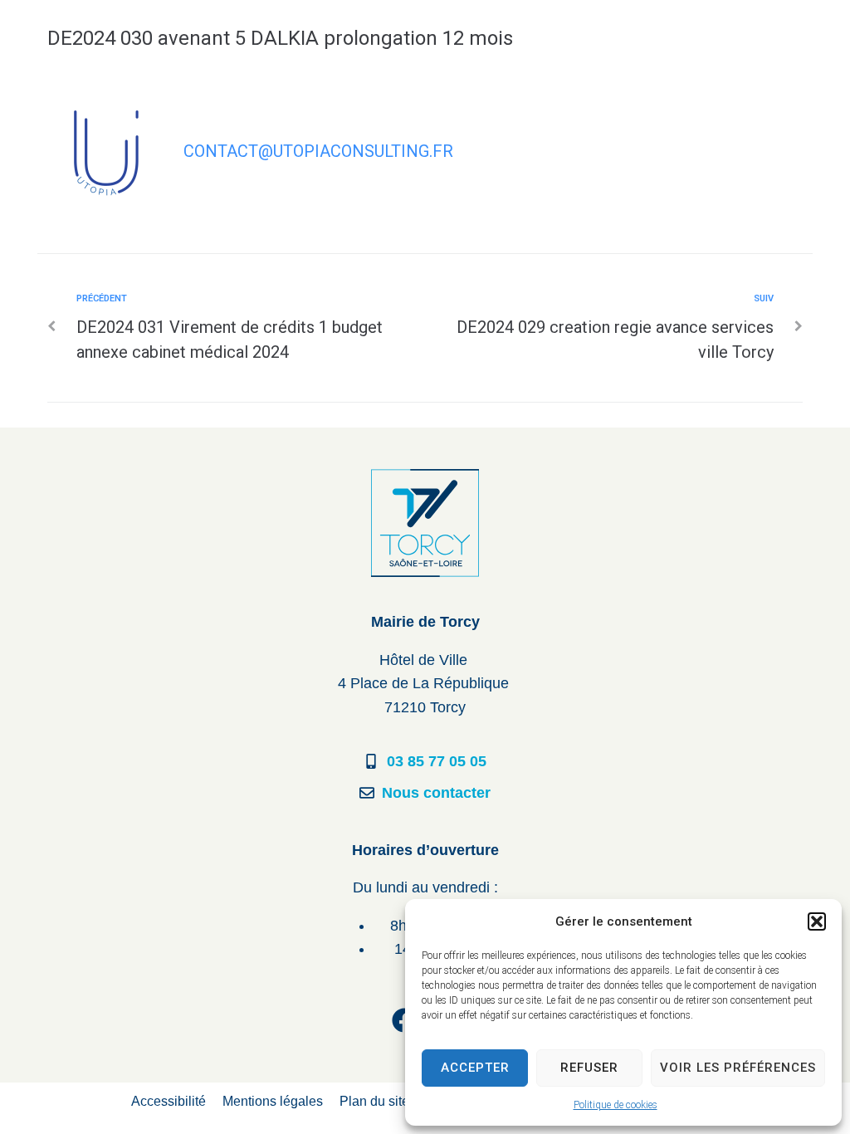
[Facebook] (404, 1020)
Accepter (475, 1067)
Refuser (589, 1067)
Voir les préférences (738, 1067)
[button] (816, 921)
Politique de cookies (615, 1105)
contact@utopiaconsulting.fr (318, 151)
